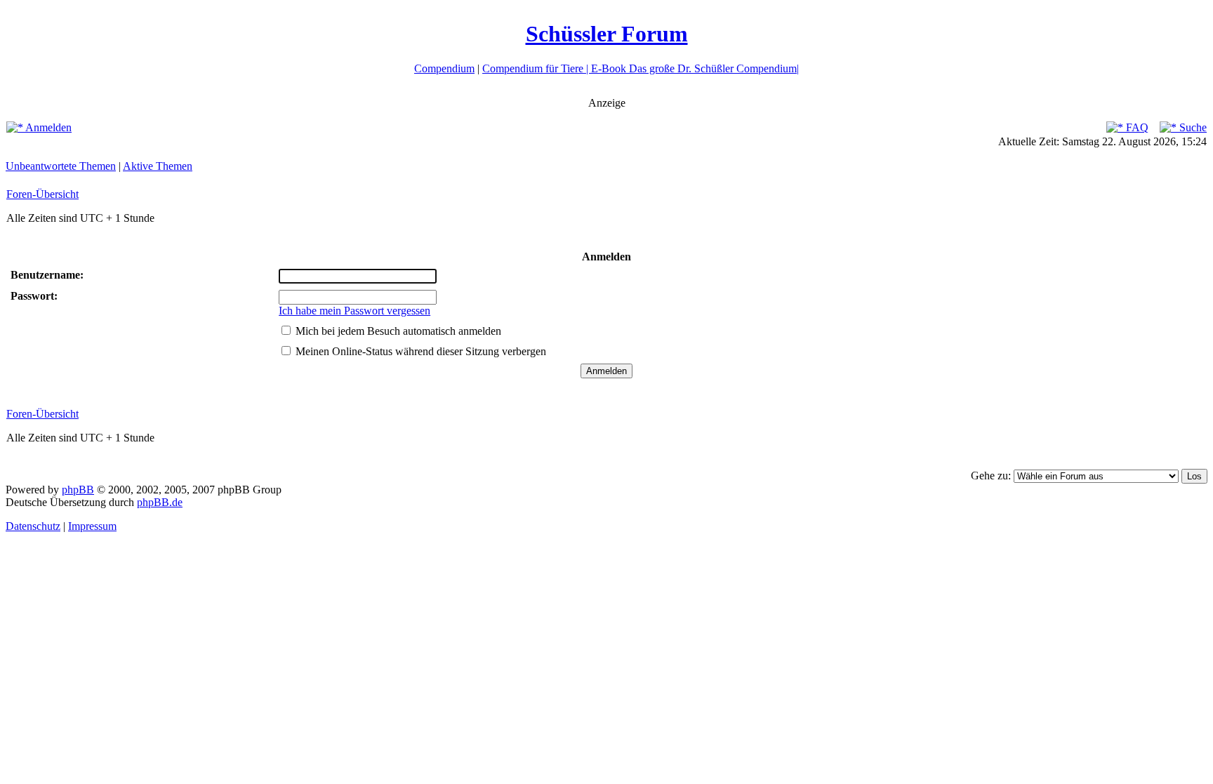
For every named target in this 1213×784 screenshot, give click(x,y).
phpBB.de (160, 502)
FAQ (1135, 127)
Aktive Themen (157, 166)
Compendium (444, 68)
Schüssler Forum (607, 33)
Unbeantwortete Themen (61, 166)
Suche (1191, 127)
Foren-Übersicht (42, 194)
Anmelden (47, 127)
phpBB (78, 490)
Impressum (92, 526)
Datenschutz (33, 526)
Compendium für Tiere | (536, 68)
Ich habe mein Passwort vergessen (354, 311)
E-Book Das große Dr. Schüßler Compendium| (695, 68)
